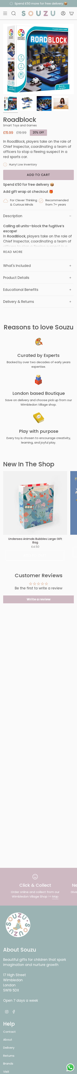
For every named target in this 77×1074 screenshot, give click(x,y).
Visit (6, 1071)
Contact (9, 1032)
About (7, 1039)
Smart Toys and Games (20, 125)
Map (55, 896)
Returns (8, 1056)
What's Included (17, 265)
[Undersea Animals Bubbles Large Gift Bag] (35, 503)
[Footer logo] (18, 925)
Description (12, 216)
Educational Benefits (20, 289)
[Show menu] (5, 13)
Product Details (16, 277)
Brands (8, 1063)
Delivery (8, 1048)
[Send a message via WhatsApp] (70, 1067)
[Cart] (71, 13)
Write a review (39, 599)
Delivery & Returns (18, 301)
